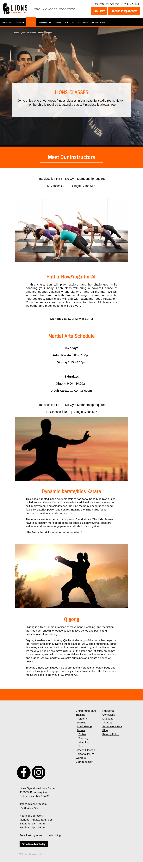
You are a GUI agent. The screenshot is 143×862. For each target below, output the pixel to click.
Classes (31, 22)
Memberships (7, 22)
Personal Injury (60, 22)
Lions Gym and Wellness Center (28, 33)
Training (19, 22)
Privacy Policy (110, 734)
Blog (105, 730)
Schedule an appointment (124, 11)
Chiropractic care (86, 710)
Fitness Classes (85, 750)
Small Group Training (84, 728)
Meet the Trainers (83, 744)
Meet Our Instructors (71, 157)
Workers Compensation (84, 759)
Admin (41, 854)
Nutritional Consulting (80, 22)
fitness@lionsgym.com (107, 4)
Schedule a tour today (33, 844)
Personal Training (82, 720)
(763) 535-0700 (131, 4)
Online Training (83, 736)
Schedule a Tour (112, 726)
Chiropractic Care (44, 22)
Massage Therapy (98, 22)
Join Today (99, 11)
